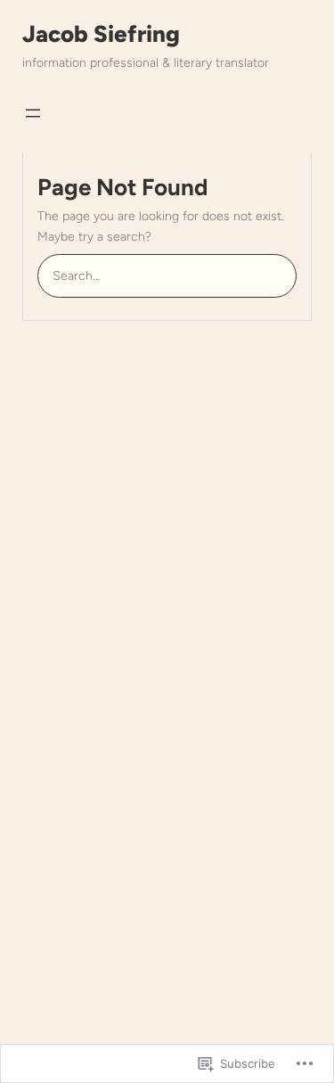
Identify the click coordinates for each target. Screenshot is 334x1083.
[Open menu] (33, 113)
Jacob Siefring (101, 34)
